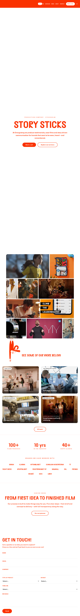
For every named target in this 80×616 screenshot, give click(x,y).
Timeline (5, 586)
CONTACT (62, 3)
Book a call (29, 145)
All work (40, 429)
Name (4, 553)
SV (77, 3)
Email (4, 561)
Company (5, 569)
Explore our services (47, 145)
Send (7, 611)
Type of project (7, 577)
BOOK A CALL (70, 3)
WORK (52, 3)
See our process (40, 513)
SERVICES (47, 3)
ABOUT (57, 3)
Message (5, 594)
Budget (43, 577)
